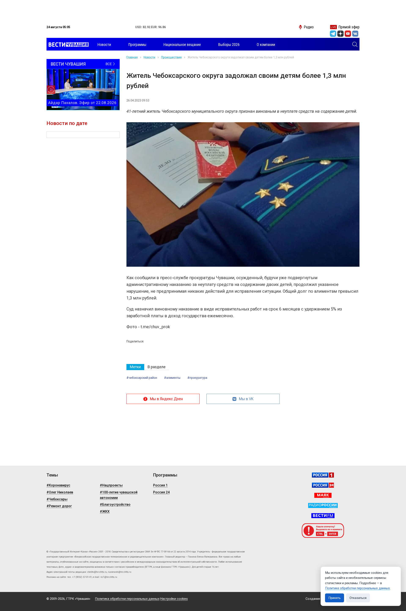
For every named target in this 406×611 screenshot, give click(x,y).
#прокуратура (197, 377)
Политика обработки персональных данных (127, 599)
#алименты (172, 377)
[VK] (355, 33)
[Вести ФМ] (323, 515)
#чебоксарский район (141, 377)
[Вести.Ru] (323, 485)
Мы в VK (246, 399)
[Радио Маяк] (323, 495)
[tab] (135, 367)
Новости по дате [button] (67, 123)
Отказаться (358, 598)
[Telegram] (333, 33)
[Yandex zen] (340, 33)
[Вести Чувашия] (68, 44)
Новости (149, 57)
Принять (334, 598)
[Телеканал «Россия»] (323, 475)
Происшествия (171, 57)
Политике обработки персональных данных (357, 588)
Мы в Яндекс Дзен (166, 399)
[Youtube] (348, 33)
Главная (132, 57)
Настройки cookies (174, 599)
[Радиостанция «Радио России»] (323, 505)
